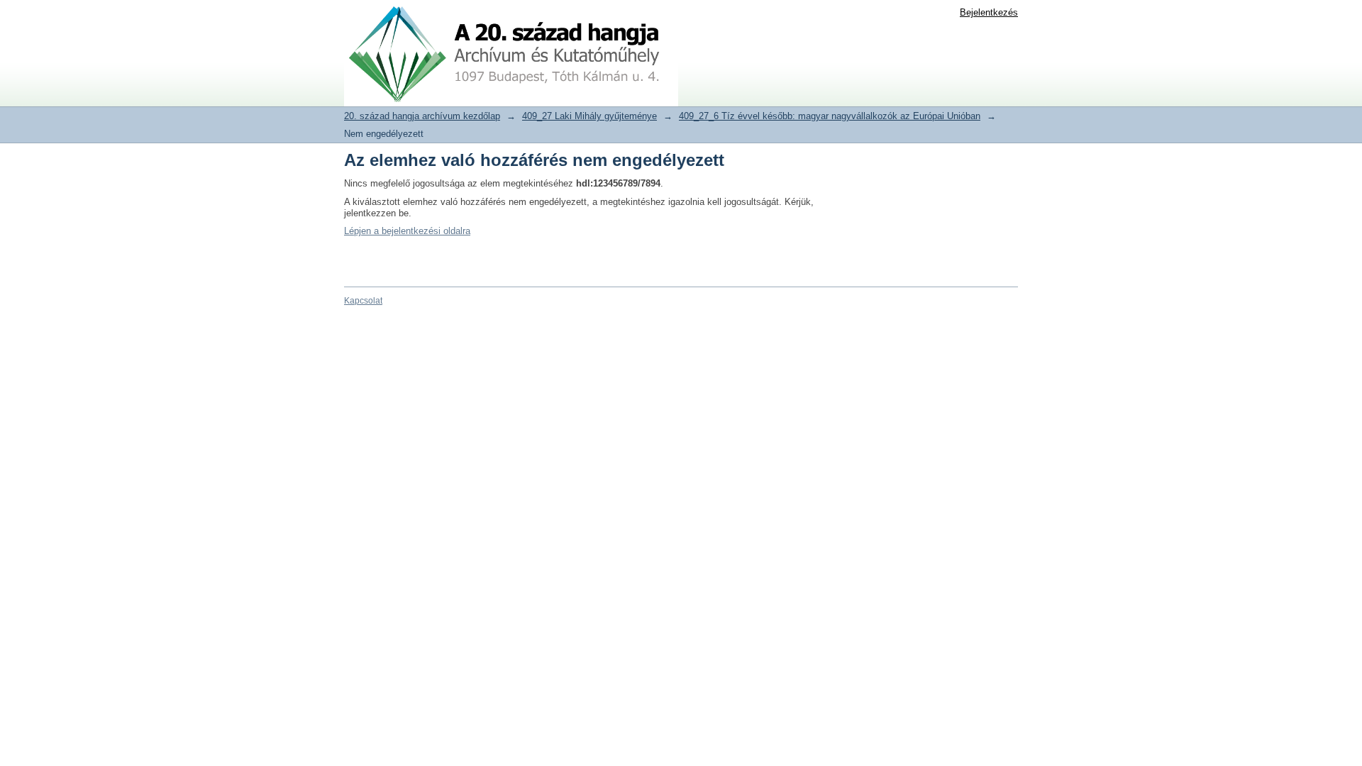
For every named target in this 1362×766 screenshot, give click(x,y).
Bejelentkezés (989, 12)
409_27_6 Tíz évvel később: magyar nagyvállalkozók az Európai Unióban (829, 116)
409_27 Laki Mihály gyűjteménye (589, 116)
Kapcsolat (363, 301)
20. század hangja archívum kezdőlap (422, 116)
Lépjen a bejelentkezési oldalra (407, 231)
